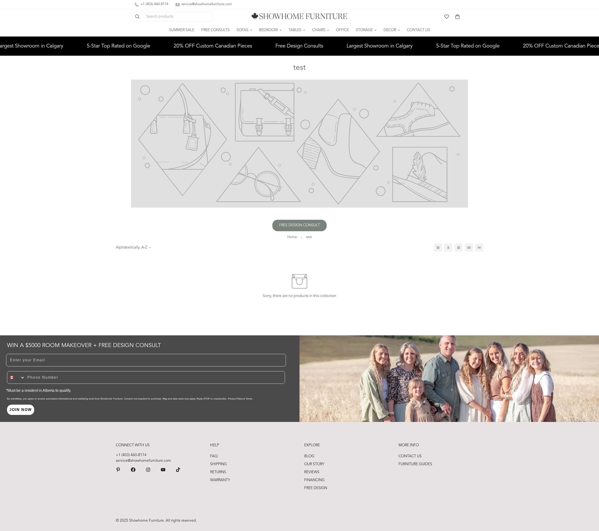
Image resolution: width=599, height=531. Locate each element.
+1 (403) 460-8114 (131, 455)
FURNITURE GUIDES (415, 464)
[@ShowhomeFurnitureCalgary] (163, 469)
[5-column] (479, 248)
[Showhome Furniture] (299, 16)
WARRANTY (220, 480)
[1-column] (438, 248)
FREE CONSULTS (215, 30)
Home (292, 237)
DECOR (390, 30)
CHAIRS (318, 30)
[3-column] (459, 248)
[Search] (137, 16)
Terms (249, 398)
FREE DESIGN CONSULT (299, 225)
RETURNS (218, 472)
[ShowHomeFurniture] (133, 469)
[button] (457, 16)
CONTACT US (418, 30)
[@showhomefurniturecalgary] (178, 469)
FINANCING (314, 480)
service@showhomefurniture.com (143, 461)
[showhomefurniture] (118, 469)
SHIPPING (218, 464)
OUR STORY (314, 464)
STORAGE (364, 30)
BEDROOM (268, 30)
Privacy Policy (235, 398)
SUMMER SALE (181, 30)
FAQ (214, 456)
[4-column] (469, 248)
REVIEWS (311, 472)
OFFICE (342, 30)
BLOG (309, 456)
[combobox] (16, 377)
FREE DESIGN (315, 488)
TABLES (295, 30)
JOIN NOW (20, 410)
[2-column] (448, 248)
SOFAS (242, 30)
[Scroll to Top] (589, 505)
